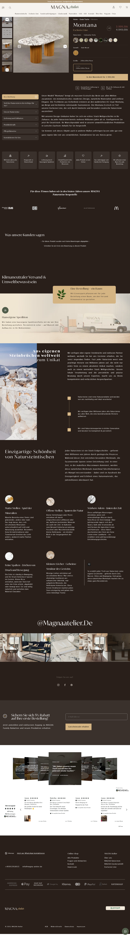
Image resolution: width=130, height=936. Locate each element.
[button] (65, 245)
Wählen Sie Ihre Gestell (80, 46)
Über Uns (99, 14)
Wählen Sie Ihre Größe (80, 58)
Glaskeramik (62, 14)
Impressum (72, 867)
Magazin (107, 14)
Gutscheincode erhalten (78, 727)
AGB (46, 926)
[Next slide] (65, 46)
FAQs (114, 14)
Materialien (73, 14)
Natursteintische (21, 14)
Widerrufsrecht (56, 926)
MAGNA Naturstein (112, 861)
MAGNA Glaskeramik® (113, 864)
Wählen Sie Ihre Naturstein (81, 33)
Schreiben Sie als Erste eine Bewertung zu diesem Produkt (65, 246)
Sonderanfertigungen (48, 14)
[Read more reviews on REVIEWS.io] (10, 816)
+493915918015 (12, 866)
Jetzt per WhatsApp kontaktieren (31, 853)
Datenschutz (69, 926)
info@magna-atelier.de (32, 866)
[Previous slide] (19, 46)
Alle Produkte (73, 858)
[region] (73, 809)
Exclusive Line (34, 14)
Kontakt (91, 14)
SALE (80, 14)
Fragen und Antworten (77, 861)
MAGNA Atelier (17, 926)
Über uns (108, 858)
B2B (85, 14)
